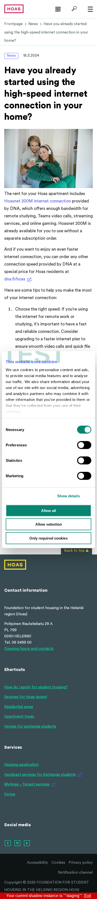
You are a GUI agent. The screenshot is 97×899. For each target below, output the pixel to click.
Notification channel (75, 872)
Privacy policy (81, 862)
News (33, 24)
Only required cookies (48, 538)
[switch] (84, 445)
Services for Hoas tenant (25, 697)
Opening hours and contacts (28, 649)
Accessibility (37, 862)
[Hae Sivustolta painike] (73, 8)
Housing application (21, 765)
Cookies (58, 862)
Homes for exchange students (30, 726)
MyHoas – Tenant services (26, 784)
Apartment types (19, 716)
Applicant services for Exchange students (40, 775)
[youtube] (27, 843)
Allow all (48, 510)
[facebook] (8, 843)
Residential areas (18, 707)
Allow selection (48, 524)
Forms (9, 794)
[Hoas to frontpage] (14, 8)
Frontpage (13, 24)
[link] (57, 8)
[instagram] (17, 843)
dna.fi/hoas (14, 279)
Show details (68, 496)
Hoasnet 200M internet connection (37, 201)
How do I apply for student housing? (36, 687)
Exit (87, 896)
